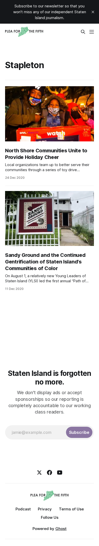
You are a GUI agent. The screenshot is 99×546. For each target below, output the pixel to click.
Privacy (45, 509)
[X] (39, 472)
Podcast (23, 509)
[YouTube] (59, 472)
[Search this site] (83, 32)
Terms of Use (71, 509)
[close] (93, 12)
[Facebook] (49, 472)
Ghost (61, 528)
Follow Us (49, 517)
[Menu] (92, 32)
